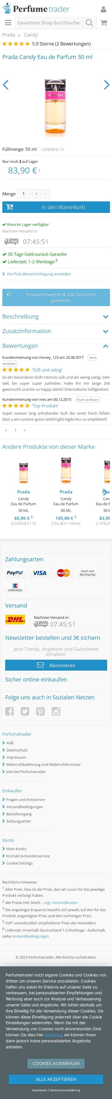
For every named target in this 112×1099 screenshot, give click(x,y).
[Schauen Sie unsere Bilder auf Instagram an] (56, 711)
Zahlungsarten (18, 821)
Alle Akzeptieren (56, 1079)
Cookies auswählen (56, 1063)
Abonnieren (61, 665)
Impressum (16, 757)
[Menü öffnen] (9, 23)
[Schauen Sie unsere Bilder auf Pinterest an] (40, 711)
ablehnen (53, 1034)
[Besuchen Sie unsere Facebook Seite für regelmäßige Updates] (9, 711)
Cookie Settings (19, 863)
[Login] (103, 9)
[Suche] (89, 22)
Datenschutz (17, 750)
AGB (9, 742)
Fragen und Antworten (25, 799)
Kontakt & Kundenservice (28, 855)
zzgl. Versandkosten (61, 902)
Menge (9, 193)
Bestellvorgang (19, 813)
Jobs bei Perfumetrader (26, 771)
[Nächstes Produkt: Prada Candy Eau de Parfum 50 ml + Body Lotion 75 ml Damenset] (107, 84)
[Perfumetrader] (36, 9)
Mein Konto (16, 848)
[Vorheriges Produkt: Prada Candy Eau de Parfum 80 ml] (5, 84)
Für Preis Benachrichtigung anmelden (38, 273)
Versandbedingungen (24, 806)
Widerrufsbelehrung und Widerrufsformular (43, 764)
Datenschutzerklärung (65, 1090)
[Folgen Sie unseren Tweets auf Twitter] (25, 711)
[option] (23, 491)
